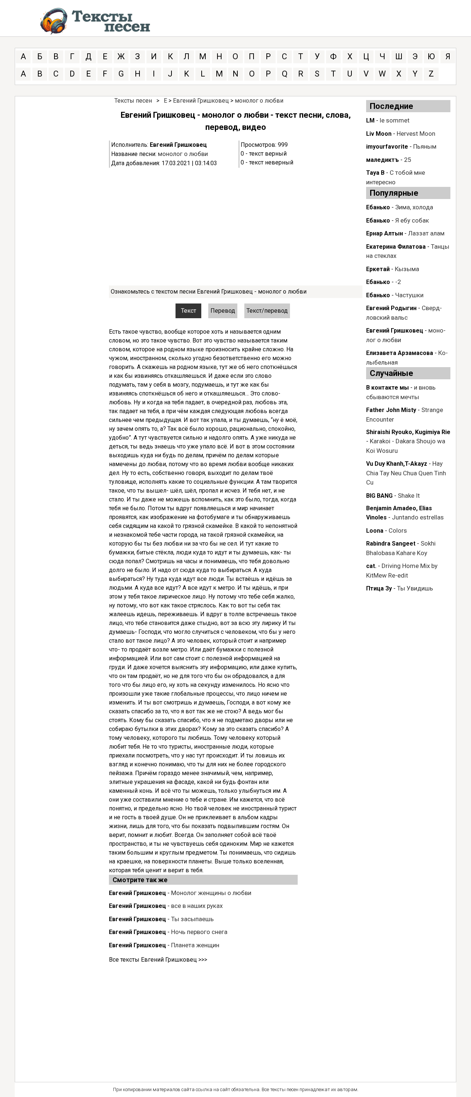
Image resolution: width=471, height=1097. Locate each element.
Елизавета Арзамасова (399, 352)
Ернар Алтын (384, 233)
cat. (371, 565)
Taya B (375, 172)
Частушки (409, 295)
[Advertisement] (235, 226)
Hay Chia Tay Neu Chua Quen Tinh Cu (406, 473)
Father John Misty (391, 410)
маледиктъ (382, 159)
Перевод (222, 310)
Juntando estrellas (418, 517)
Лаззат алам (426, 233)
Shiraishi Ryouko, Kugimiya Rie (408, 432)
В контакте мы (387, 387)
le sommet (395, 120)
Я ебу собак (412, 220)
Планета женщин (195, 945)
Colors (398, 530)
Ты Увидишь (415, 588)
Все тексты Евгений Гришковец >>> (158, 959)
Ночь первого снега (199, 932)
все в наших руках (197, 905)
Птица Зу (379, 588)
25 (407, 159)
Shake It (409, 495)
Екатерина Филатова (396, 246)
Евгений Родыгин (391, 308)
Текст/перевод (267, 310)
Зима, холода (414, 207)
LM (370, 120)
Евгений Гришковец (201, 100)
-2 (398, 281)
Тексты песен (133, 100)
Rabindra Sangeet (390, 543)
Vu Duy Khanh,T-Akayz (396, 463)
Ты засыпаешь (192, 919)
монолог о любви (259, 100)
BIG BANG (379, 495)
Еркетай (378, 269)
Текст (188, 310)
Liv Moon (379, 133)
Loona (374, 530)
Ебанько (378, 207)
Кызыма (407, 269)
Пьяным (424, 146)
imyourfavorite (387, 146)
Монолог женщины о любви (211, 893)
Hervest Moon (416, 133)
